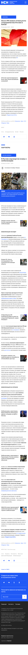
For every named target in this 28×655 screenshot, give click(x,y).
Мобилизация (17, 555)
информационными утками (8, 298)
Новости (17, 121)
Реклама (17, 604)
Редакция (4, 604)
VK (25, 121)
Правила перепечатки (7, 636)
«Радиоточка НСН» (12, 115)
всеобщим (4, 398)
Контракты (14, 554)
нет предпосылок (21, 533)
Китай (16, 132)
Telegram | (4, 123)
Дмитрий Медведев (6, 555)
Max (8, 123)
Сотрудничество (9, 132)
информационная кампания (9, 490)
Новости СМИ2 (5, 569)
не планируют (16, 330)
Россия (21, 132)
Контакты (11, 604)
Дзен (22, 121)
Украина (7, 554)
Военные (20, 554)
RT (17, 57)
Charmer (9, 640)
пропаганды (22, 272)
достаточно (7, 350)
